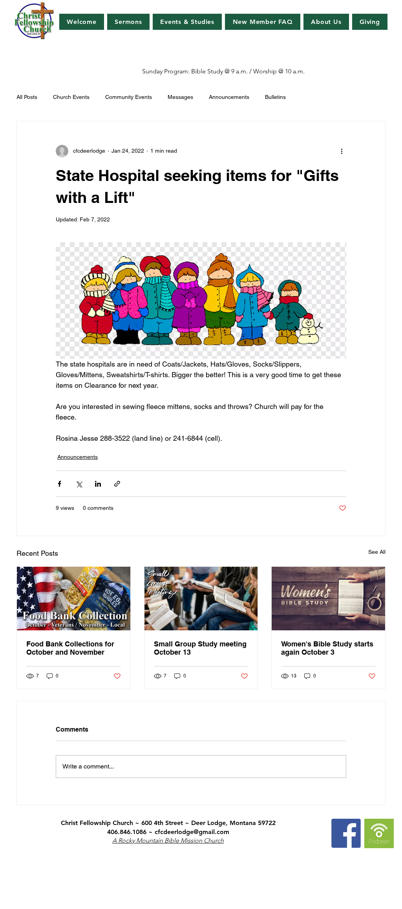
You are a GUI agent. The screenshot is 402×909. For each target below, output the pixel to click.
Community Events (128, 97)
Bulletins (275, 97)
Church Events (71, 97)
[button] (187, 22)
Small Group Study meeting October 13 (200, 648)
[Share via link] (117, 483)
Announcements (229, 97)
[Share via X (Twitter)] (78, 483)
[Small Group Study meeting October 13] (201, 598)
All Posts (26, 97)
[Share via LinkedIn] (98, 483)
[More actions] (341, 151)
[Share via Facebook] (59, 483)
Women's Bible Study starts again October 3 (327, 648)
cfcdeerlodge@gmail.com (192, 832)
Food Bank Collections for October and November (70, 648)
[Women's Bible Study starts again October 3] (328, 598)
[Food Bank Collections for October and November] (73, 598)
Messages (180, 97)
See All (377, 552)
